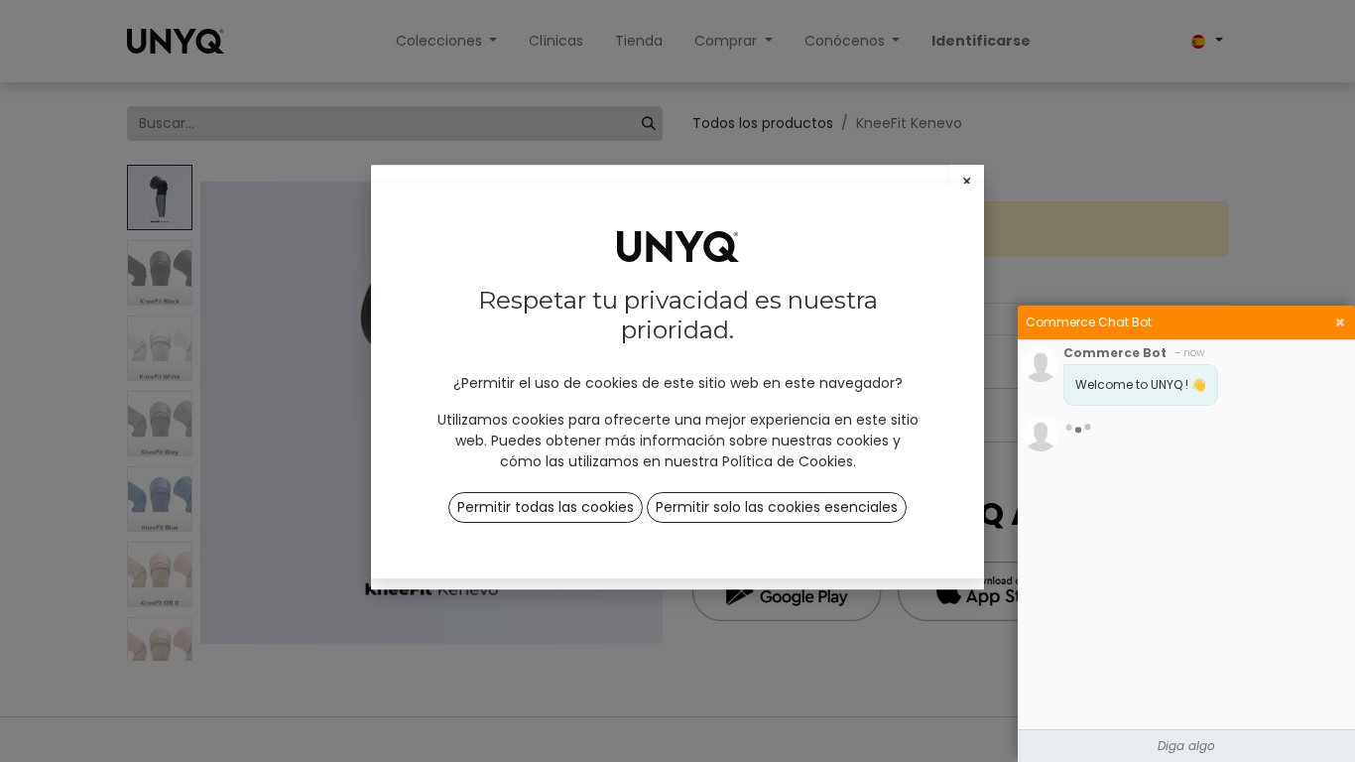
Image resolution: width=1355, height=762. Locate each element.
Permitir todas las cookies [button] (545, 507)
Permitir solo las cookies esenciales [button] (777, 507)
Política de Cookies (787, 461)
